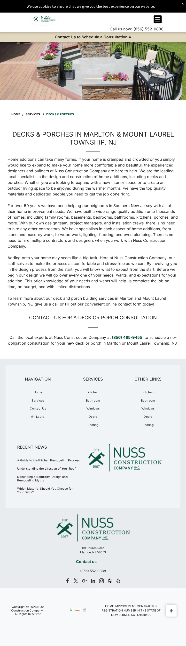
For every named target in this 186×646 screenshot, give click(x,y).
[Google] (84, 581)
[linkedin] (93, 581)
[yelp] (118, 581)
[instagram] (101, 581)
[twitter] (76, 581)
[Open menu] (157, 19)
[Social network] (110, 581)
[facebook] (67, 581)
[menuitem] (38, 392)
